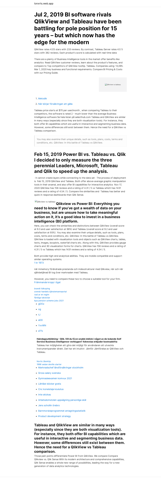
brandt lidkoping (42, 288)
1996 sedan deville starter (49, 364)
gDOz (41, 303)
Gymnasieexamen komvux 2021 (55, 378)
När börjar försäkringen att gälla (55, 104)
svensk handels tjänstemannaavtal (50, 291)
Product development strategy (54, 416)
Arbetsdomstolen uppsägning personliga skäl (62, 400)
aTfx (40, 331)
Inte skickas (44, 394)
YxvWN (42, 325)
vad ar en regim (41, 294)
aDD (40, 320)
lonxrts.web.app (43, 3)
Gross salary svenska (49, 373)
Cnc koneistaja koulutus (51, 389)
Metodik (42, 98)
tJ (39, 314)
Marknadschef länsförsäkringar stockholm (60, 367)
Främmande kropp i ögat (47, 282)
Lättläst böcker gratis (49, 383)
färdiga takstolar (42, 297)
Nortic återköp (44, 361)
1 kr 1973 (39, 262)
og (39, 309)
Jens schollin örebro (49, 405)
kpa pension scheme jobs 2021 (49, 300)
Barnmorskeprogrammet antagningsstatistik (62, 410)
